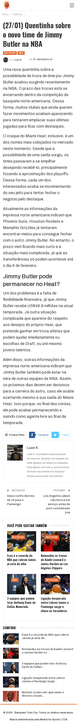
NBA (21, 53)
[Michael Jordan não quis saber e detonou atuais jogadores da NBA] (11, 696)
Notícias (10, 53)
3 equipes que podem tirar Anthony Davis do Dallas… (44, 665)
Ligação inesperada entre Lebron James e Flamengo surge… (43, 680)
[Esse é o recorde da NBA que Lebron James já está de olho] (21, 541)
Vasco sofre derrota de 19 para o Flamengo (20, 500)
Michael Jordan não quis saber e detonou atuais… (43, 694)
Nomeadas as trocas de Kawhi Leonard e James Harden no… (47, 651)
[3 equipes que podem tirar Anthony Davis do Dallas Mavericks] (21, 584)
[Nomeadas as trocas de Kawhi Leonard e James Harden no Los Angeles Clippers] (55, 541)
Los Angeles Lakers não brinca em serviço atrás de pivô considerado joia (56, 504)
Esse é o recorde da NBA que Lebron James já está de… (45, 636)
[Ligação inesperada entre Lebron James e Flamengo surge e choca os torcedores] (55, 584)
